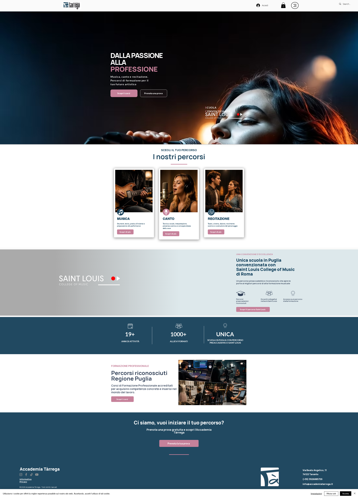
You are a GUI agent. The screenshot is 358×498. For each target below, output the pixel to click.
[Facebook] (26, 474)
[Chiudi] (354, 493)
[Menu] (295, 5)
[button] (283, 5)
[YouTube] (37, 474)
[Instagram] (21, 474)
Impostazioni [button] (316, 493)
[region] (134, 202)
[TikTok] (31, 474)
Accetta (345, 493)
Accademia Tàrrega (40, 469)
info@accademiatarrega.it (318, 484)
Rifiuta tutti (331, 493)
